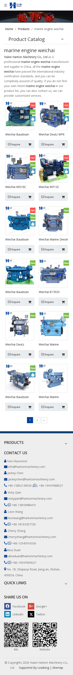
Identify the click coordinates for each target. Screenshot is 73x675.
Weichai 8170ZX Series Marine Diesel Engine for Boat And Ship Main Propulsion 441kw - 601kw (52, 292)
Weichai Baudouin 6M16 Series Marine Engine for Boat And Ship (18, 239)
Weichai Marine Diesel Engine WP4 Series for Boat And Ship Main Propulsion (53, 239)
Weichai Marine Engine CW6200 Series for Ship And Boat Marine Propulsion (51, 344)
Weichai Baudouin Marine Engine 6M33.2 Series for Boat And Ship (17, 397)
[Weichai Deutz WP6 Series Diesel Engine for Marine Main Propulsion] (53, 115)
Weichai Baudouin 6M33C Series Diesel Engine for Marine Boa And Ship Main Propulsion (18, 134)
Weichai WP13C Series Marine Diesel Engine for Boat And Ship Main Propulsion (52, 187)
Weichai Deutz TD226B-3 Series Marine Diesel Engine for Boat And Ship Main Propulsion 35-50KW (19, 344)
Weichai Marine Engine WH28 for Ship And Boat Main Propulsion (53, 397)
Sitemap (57, 668)
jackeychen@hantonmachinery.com (31, 479)
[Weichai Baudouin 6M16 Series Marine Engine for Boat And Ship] (19, 220)
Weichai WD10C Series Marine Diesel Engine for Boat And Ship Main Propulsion (19, 187)
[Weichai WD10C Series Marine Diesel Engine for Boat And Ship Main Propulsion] (19, 168)
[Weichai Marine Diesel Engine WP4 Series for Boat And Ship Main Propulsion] (53, 220)
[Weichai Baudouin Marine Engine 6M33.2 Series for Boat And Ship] (19, 378)
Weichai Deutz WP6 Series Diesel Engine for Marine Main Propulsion (52, 134)
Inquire (15, 144)
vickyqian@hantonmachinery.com (30, 498)
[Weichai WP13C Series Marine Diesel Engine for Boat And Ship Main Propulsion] (53, 168)
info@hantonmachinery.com (26, 467)
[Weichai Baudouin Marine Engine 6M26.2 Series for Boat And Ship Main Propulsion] (19, 273)
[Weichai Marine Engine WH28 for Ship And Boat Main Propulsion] (53, 378)
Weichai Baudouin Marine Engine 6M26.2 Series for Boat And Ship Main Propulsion (18, 292)
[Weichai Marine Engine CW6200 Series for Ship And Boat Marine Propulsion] (53, 325)
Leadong (43, 668)
